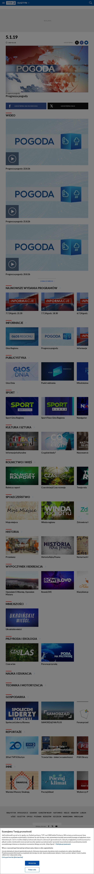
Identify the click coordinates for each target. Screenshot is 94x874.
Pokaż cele (32, 870)
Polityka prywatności (63, 844)
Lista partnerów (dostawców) (12, 857)
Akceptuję (32, 863)
